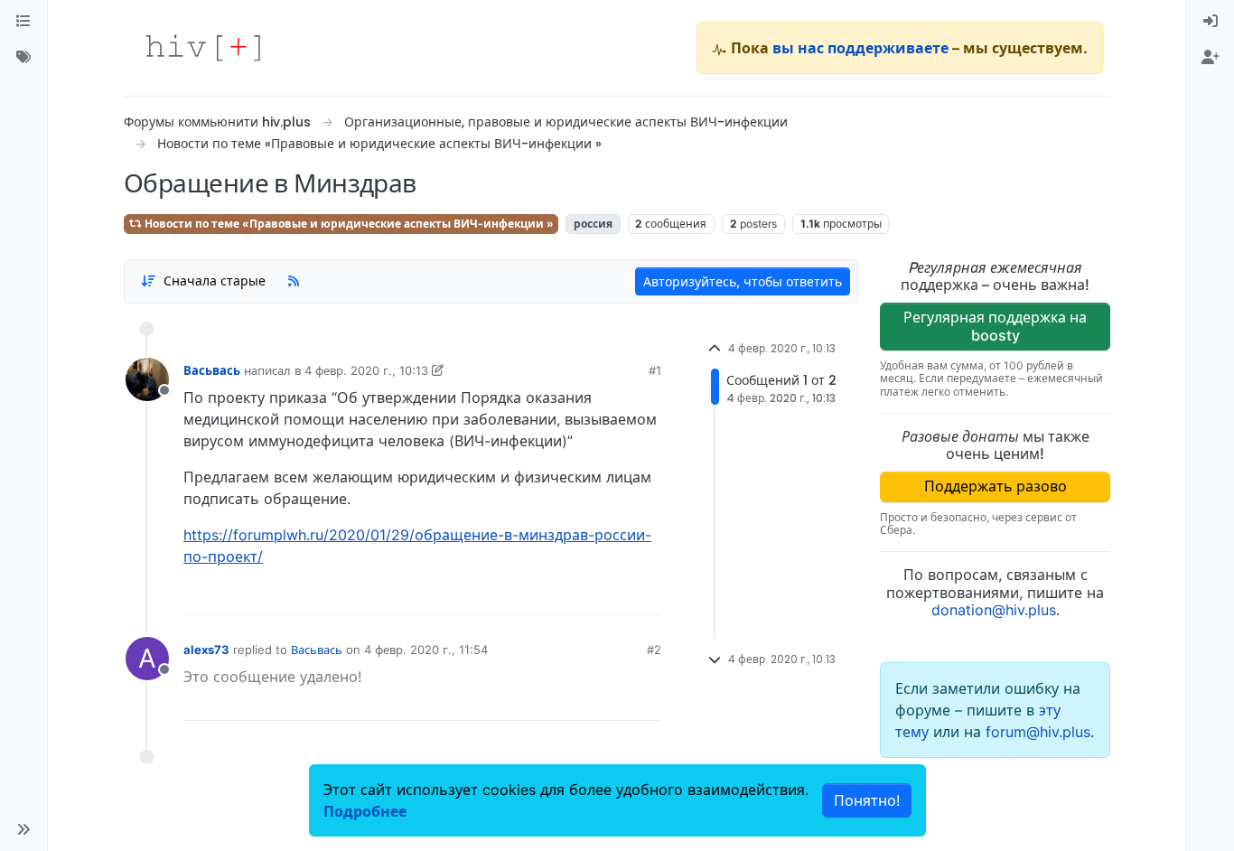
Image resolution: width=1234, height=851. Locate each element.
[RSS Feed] (293, 281)
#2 (654, 649)
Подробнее (365, 811)
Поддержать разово (995, 486)
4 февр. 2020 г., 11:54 (426, 649)
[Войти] (1210, 21)
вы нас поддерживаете (860, 48)
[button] (23, 829)
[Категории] (23, 21)
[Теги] (23, 57)
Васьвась (211, 370)
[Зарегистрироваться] (1210, 57)
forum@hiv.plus (1038, 732)
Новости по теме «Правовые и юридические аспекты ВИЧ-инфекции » (348, 223)
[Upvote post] (553, 594)
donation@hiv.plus (993, 610)
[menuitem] (1210, 21)
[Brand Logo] (203, 48)
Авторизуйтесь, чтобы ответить (742, 281)
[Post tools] (646, 594)
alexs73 (206, 649)
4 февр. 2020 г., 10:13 (366, 370)
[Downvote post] (612, 594)
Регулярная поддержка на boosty (995, 325)
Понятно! (867, 800)
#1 (655, 370)
